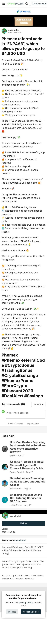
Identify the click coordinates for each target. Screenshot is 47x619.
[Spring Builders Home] (15, 3)
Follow (23, 523)
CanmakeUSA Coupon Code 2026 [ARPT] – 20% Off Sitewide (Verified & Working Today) (23, 550)
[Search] (26, 3)
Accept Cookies (31, 611)
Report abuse (33, 423)
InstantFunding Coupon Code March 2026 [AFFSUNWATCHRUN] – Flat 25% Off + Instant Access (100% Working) (23, 564)
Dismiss (12, 611)
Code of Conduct (15, 423)
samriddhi (13, 30)
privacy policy (26, 602)
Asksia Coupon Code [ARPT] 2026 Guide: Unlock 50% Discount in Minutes (22, 577)
